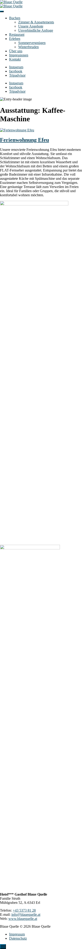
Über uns (15, 51)
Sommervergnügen (32, 43)
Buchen (14, 18)
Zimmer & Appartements (36, 22)
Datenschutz (18, 938)
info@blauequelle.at (25, 914)
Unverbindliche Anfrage (35, 30)
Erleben (14, 39)
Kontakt (15, 59)
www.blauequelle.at (22, 919)
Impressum (17, 934)
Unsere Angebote (30, 26)
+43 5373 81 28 (24, 910)
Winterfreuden (28, 47)
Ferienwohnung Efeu (24, 140)
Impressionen (18, 55)
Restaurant (16, 34)
